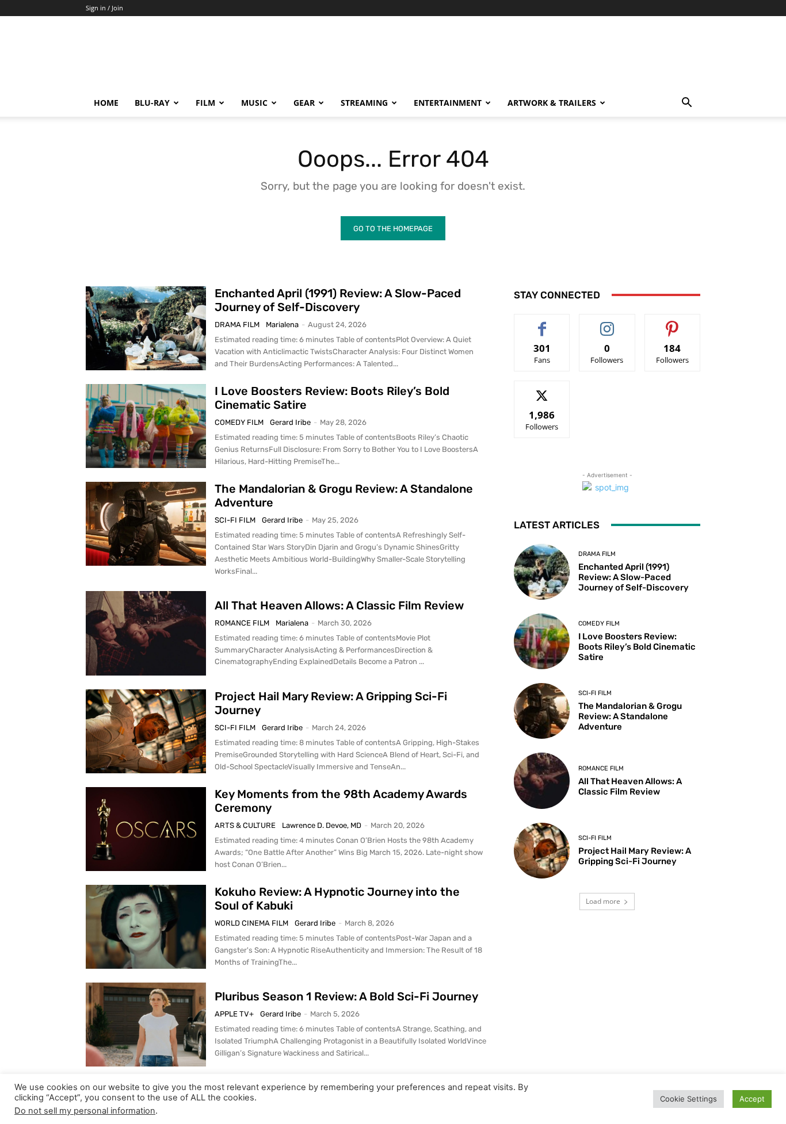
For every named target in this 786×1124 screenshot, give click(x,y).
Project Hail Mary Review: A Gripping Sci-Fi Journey (634, 856)
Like (542, 323)
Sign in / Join (104, 7)
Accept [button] (752, 1098)
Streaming (364, 102)
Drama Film (237, 324)
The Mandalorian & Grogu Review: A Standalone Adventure (630, 716)
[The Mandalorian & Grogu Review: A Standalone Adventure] (146, 524)
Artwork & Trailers (552, 102)
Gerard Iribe (290, 422)
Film (205, 102)
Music (254, 102)
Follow (607, 323)
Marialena (282, 324)
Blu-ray (152, 102)
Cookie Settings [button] (688, 1098)
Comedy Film (239, 422)
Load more (603, 901)
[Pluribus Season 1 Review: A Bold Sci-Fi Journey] (146, 1025)
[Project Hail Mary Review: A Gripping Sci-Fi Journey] (146, 731)
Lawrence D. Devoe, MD (321, 825)
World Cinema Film (251, 923)
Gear (304, 102)
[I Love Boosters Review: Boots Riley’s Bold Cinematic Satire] (146, 426)
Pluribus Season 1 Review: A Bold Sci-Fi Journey (346, 996)
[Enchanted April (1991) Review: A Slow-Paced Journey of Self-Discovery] (146, 328)
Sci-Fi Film (235, 520)
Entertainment (448, 102)
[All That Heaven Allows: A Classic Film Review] (146, 633)
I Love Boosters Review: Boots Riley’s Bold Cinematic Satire (637, 646)
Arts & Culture (245, 825)
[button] (686, 103)
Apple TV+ (234, 1014)
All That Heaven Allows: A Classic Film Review (339, 605)
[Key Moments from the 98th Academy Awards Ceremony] (146, 829)
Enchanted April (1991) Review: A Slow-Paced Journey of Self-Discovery (338, 300)
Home (106, 102)
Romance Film (242, 623)
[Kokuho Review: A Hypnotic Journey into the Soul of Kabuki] (146, 927)
